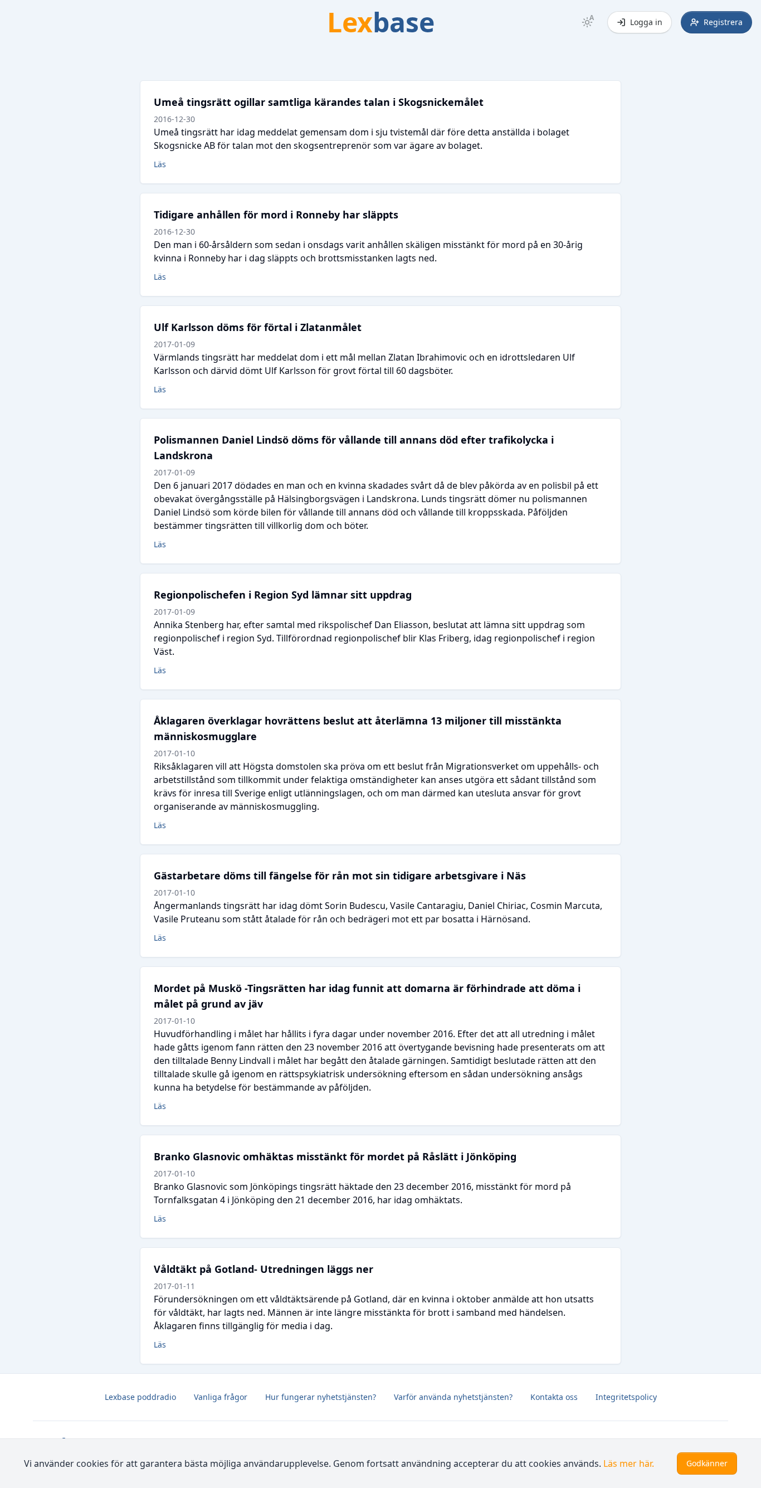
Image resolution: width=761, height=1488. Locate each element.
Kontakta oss (554, 1397)
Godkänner (707, 1463)
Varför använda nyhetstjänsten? (453, 1397)
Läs (160, 164)
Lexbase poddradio (140, 1397)
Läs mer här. (628, 1463)
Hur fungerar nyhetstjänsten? (320, 1397)
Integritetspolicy (626, 1397)
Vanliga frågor (220, 1397)
